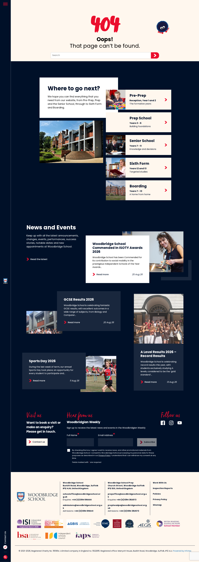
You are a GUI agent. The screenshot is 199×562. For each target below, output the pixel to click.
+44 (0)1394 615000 (82, 500)
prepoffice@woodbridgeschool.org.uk (127, 495)
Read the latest (38, 259)
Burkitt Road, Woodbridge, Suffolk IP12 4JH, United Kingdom (80, 487)
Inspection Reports (163, 488)
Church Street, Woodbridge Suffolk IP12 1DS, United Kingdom (126, 487)
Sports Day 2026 (42, 361)
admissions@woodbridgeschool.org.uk (82, 506)
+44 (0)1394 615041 (83, 511)
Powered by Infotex (182, 551)
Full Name (72, 435)
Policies (157, 494)
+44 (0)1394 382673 (126, 500)
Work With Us (160, 483)
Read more (103, 275)
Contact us (38, 442)
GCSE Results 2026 (79, 299)
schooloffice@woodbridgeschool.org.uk (81, 495)
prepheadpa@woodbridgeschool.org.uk (127, 506)
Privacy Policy (104, 455)
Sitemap (157, 505)
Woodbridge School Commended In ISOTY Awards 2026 (117, 248)
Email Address (105, 435)
